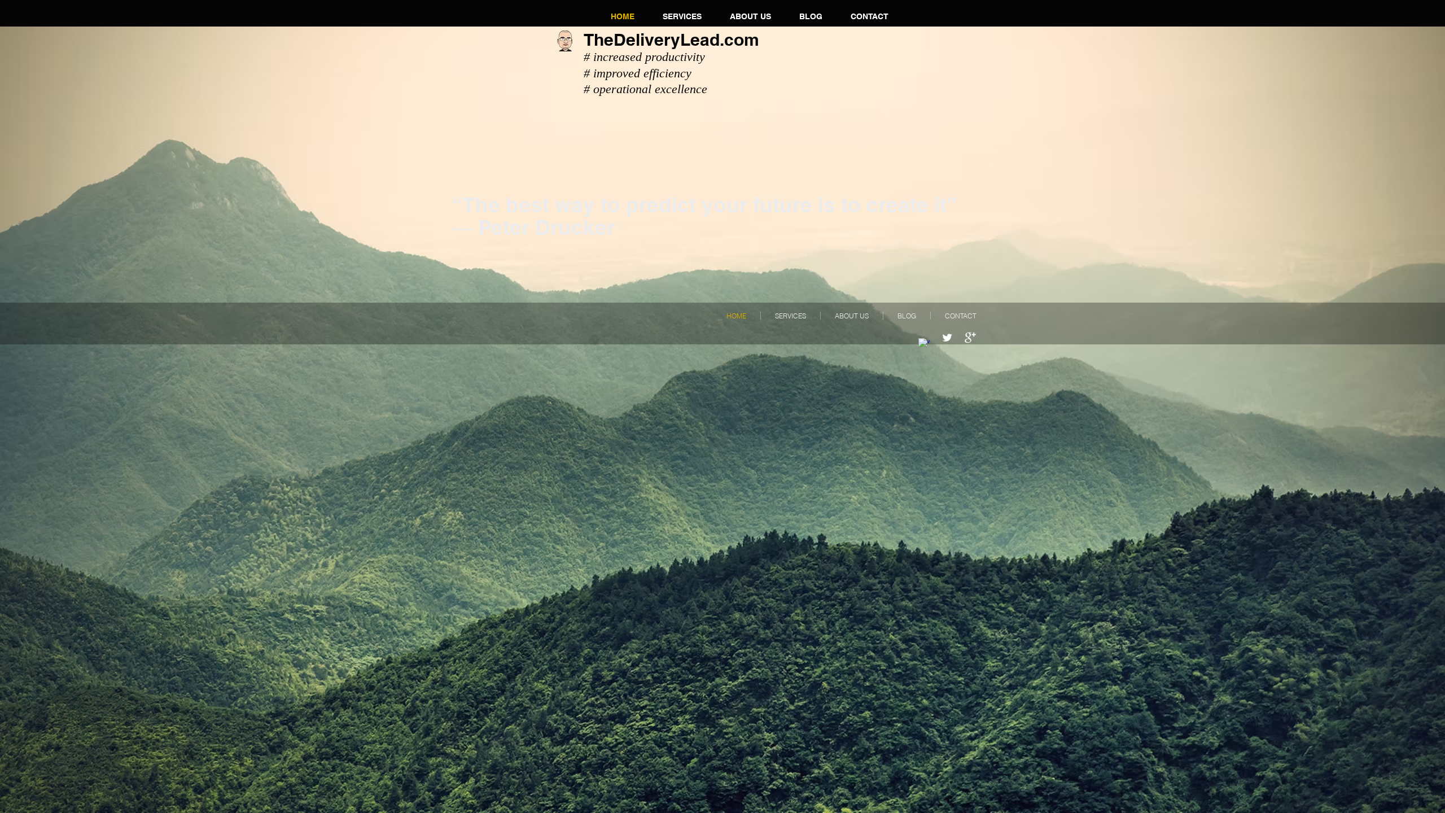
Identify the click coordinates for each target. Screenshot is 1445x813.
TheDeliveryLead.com (671, 39)
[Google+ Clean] (970, 337)
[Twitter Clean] (947, 337)
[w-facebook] (924, 343)
